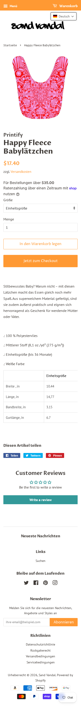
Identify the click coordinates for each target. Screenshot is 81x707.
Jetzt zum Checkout (41, 260)
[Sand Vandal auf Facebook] (35, 584)
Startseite (10, 45)
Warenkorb (68, 6)
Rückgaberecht (40, 650)
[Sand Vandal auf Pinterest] (45, 584)
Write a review (40, 499)
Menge (8, 219)
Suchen (40, 561)
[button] (63, 16)
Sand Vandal (47, 675)
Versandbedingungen (40, 656)
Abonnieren (64, 622)
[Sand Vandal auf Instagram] (54, 584)
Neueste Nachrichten (40, 536)
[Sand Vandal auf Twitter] (26, 584)
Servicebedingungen (41, 662)
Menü (13, 6)
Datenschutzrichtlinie (40, 644)
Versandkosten (21, 171)
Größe (8, 200)
